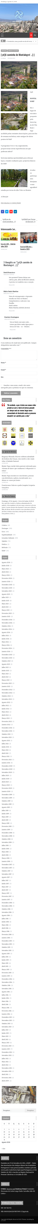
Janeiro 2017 (6, 899)
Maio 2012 (5, 1062)
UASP (19, 21)
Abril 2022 (5, 715)
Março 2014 (5, 1008)
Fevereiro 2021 (7, 759)
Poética (4, 544)
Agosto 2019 (6, 807)
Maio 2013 (5, 1036)
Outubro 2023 (6, 661)
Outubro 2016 (6, 909)
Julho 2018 (5, 845)
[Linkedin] (15, 211)
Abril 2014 (5, 1004)
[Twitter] (6, 211)
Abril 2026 (5, 572)
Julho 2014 (5, 995)
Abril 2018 (5, 855)
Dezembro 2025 (7, 585)
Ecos (3, 531)
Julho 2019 (5, 810)
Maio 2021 (5, 750)
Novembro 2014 (7, 982)
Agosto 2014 (6, 992)
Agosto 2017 (6, 877)
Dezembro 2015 (7, 941)
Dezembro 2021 (7, 728)
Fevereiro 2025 (7, 613)
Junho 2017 (5, 883)
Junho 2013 (5, 1033)
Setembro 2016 (6, 912)
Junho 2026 (5, 565)
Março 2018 (5, 858)
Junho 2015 (5, 960)
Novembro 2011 (7, 1068)
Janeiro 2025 (6, 616)
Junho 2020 (5, 779)
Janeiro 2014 (6, 1014)
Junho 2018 (5, 849)
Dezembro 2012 (7, 1052)
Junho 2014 (5, 998)
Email (3, 370)
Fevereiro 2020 (7, 788)
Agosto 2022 (6, 702)
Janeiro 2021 (6, 763)
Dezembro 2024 (7, 620)
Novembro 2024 (7, 623)
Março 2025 (6, 610)
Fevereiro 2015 (6, 973)
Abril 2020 (5, 782)
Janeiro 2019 (6, 829)
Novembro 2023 (7, 658)
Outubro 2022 (6, 696)
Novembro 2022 (7, 693)
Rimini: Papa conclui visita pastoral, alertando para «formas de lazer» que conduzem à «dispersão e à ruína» (19, 468)
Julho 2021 (5, 744)
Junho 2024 (5, 639)
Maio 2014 (5, 1001)
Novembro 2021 (7, 731)
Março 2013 (5, 1042)
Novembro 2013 (7, 1020)
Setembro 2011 (6, 1071)
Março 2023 (5, 680)
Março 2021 (5, 756)
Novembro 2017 (7, 868)
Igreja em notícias (10, 451)
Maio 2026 (5, 569)
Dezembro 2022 (7, 690)
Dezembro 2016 (7, 903)
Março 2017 (5, 893)
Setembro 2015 (6, 950)
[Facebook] (2, 211)
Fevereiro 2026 (7, 578)
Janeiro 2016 (6, 938)
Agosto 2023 (6, 664)
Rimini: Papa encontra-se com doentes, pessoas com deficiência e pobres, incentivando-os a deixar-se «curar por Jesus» (18, 478)
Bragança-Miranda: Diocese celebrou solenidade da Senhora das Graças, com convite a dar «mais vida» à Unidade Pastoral (18, 459)
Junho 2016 (5, 922)
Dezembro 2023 (7, 655)
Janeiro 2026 (6, 581)
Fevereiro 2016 (6, 934)
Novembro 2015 (7, 944)
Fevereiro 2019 (7, 826)
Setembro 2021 (7, 737)
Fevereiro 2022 (7, 721)
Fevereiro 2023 (7, 683)
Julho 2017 (5, 880)
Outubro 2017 (6, 871)
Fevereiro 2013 (6, 1046)
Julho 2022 (5, 705)
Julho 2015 (5, 957)
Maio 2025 (5, 604)
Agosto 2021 (6, 740)
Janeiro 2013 (6, 1049)
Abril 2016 (5, 928)
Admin (4, 58)
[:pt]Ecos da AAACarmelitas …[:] (9, 221)
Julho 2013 (5, 1030)
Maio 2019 (5, 817)
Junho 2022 (5, 709)
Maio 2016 (5, 925)
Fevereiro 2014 (6, 1011)
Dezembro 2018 (7, 833)
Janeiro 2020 (6, 791)
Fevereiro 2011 (6, 1078)
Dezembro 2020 (7, 766)
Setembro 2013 (6, 1027)
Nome (3, 363)
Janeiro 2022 (6, 724)
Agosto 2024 (6, 632)
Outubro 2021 (6, 734)
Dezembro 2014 (7, 979)
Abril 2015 (5, 966)
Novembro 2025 (7, 588)
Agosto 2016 (6, 915)
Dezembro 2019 (7, 794)
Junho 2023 (5, 670)
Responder (12, 285)
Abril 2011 (5, 1074)
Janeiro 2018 (6, 861)
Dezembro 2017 (7, 864)
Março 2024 (6, 645)
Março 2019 (5, 823)
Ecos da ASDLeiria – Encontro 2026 (26, 247)
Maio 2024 (5, 642)
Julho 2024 (5, 635)
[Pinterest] (11, 211)
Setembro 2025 (7, 591)
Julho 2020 (5, 775)
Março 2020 (6, 785)
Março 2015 (5, 969)
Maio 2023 (5, 674)
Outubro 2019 (6, 801)
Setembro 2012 (7, 1055)
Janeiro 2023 (6, 686)
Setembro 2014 (6, 988)
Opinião (4, 541)
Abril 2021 (5, 753)
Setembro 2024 (7, 629)
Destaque (4, 50)
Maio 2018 (5, 852)
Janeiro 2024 (6, 651)
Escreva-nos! (11, 1189)
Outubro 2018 (6, 839)
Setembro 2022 (7, 699)
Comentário (5, 349)
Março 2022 (6, 718)
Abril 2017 (5, 890)
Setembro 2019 (7, 804)
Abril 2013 (5, 1039)
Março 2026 (6, 575)
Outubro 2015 (6, 947)
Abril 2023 (5, 677)
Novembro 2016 (7, 906)
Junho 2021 (5, 747)
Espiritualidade (7, 535)
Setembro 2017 (6, 874)
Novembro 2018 (7, 836)
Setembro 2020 (7, 772)
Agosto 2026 (6, 562)
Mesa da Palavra (10, 496)
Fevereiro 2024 (7, 648)
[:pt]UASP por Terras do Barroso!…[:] (28, 221)
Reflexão (5, 547)
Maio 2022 (5, 712)
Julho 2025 (5, 597)
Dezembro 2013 (7, 1017)
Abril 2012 (5, 1065)
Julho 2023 (5, 667)
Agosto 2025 (6, 594)
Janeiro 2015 (6, 976)
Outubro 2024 (6, 626)
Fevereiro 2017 (6, 896)
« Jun (3, 1148)
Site (2, 377)
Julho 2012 (5, 1058)
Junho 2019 (5, 814)
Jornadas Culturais (13, 50)
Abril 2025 (5, 607)
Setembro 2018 (7, 842)
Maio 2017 (5, 887)
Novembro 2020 (7, 769)
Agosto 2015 (6, 953)
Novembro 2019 (7, 798)
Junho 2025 (5, 600)
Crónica (4, 525)
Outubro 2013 (6, 1023)
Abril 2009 (5, 1081)
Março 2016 (5, 931)
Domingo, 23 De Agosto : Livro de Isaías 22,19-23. (18, 501)
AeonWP (3, 1220)
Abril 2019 (5, 820)
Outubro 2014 (6, 985)
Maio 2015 (5, 963)
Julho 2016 (5, 919)
